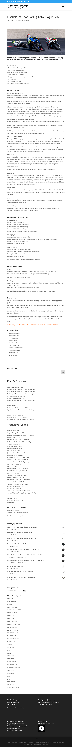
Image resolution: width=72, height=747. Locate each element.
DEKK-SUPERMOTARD (14, 624)
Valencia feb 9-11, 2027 (14, 477)
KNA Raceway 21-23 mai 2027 (16, 396)
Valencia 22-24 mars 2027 (15, 491)
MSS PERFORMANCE (13, 667)
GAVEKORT (10, 644)
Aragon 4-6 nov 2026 (13, 444)
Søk (24, 591)
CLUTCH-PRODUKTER (14, 610)
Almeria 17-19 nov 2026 (14, 448)
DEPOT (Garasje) (12, 630)
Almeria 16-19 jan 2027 (14, 468)
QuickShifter (11, 673)
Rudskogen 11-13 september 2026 (17, 408)
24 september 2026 (13, 510)
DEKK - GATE (11, 616)
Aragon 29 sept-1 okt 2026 (15, 433)
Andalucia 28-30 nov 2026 (15, 457)
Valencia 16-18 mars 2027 (15, 486)
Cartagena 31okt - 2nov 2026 (16, 442)
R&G (8, 676)
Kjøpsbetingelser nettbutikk (15, 724)
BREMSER (10, 604)
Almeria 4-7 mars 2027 (14, 484)
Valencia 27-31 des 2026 (14, 462)
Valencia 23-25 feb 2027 (14, 482)
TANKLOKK (10, 685)
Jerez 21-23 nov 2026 (13, 453)
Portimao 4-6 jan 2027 (14, 464)
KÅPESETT (10, 659)
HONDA (9, 653)
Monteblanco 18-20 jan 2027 (16, 471)
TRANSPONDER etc (13, 688)
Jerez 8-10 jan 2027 (13, 466)
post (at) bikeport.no (48, 700)
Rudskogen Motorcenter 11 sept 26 (18, 389)
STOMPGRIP (11, 682)
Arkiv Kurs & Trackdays (23, 20)
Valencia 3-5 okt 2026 (13, 437)
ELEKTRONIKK (11, 636)
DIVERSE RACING (12, 633)
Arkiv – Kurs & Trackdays (14, 730)
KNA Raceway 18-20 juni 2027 (16, 398)
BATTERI (10, 598)
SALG (8, 679)
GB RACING (10, 647)
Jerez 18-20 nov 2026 (13, 451)
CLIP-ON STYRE (12, 607)
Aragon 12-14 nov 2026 (14, 446)
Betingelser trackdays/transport (17, 726)
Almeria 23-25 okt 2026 (14, 439)
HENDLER (10, 650)
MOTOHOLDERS (12, 665)
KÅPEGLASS (11, 656)
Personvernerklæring (13, 728)
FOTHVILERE (11, 641)
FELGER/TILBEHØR (13, 639)
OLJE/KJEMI (10, 670)
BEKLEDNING (11, 601)
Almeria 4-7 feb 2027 (13, 475)
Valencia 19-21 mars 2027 (15, 488)
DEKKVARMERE (12, 627)
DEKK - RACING (12, 621)
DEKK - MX (10, 618)
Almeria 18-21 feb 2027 (14, 480)
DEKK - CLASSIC (12, 613)
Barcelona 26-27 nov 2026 (15, 455)
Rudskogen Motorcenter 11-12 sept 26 (19, 394)
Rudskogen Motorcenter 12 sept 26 (18, 391)
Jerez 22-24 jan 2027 (13, 473)
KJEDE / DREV (11, 662)
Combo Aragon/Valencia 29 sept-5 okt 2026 (20, 435)
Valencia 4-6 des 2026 (14, 459)
